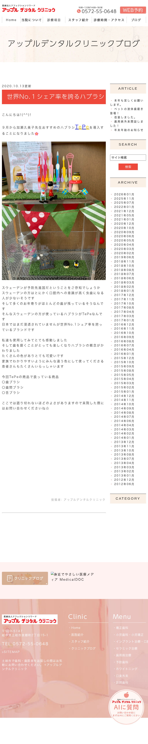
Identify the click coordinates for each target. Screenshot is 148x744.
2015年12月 (124, 358)
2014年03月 (124, 429)
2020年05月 (124, 240)
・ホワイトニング (125, 668)
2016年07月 (124, 345)
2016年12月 (124, 324)
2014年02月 (124, 433)
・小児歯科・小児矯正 (128, 634)
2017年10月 (124, 303)
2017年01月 (124, 320)
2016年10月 (124, 333)
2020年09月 (124, 232)
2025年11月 (124, 198)
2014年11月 (124, 400)
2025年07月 (124, 202)
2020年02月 (124, 253)
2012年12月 (124, 479)
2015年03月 (124, 383)
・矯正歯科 (120, 627)
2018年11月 (124, 261)
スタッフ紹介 (78, 20)
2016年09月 (124, 337)
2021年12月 (124, 211)
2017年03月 (124, 316)
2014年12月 (124, 396)
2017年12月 (124, 295)
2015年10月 (124, 362)
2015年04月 (124, 379)
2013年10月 (124, 450)
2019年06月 (124, 257)
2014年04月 (124, 425)
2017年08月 (124, 307)
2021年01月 (124, 219)
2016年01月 (124, 354)
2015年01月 (124, 391)
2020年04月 (124, 244)
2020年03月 (124, 249)
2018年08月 (124, 270)
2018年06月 (124, 278)
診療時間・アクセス (109, 20)
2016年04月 (124, 349)
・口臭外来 (120, 675)
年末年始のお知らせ (129, 130)
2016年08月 (124, 341)
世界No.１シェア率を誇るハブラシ (56, 97)
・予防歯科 (120, 662)
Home (11, 20)
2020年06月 (124, 236)
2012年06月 (124, 484)
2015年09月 (124, 366)
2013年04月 (124, 463)
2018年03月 (124, 282)
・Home (74, 627)
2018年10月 (124, 265)
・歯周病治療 (122, 655)
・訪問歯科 (120, 682)
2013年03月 (124, 467)
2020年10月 (124, 228)
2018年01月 (124, 290)
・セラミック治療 (125, 648)
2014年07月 (124, 416)
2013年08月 (124, 454)
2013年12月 (124, 442)
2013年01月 (124, 475)
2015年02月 (124, 387)
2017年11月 (124, 299)
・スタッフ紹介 (79, 641)
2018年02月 (124, 286)
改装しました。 (125, 117)
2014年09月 (124, 408)
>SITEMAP (11, 651)
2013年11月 (124, 446)
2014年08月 (124, 412)
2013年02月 (124, 471)
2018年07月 (124, 274)
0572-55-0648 (31, 644)
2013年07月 (124, 458)
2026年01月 (124, 194)
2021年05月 (124, 215)
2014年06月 (124, 421)
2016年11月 (124, 328)
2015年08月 (124, 370)
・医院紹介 (76, 634)
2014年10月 (124, 404)
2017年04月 (124, 311)
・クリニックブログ (82, 648)
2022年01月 (124, 207)
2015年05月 (124, 375)
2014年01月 (124, 437)
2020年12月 (124, 223)
